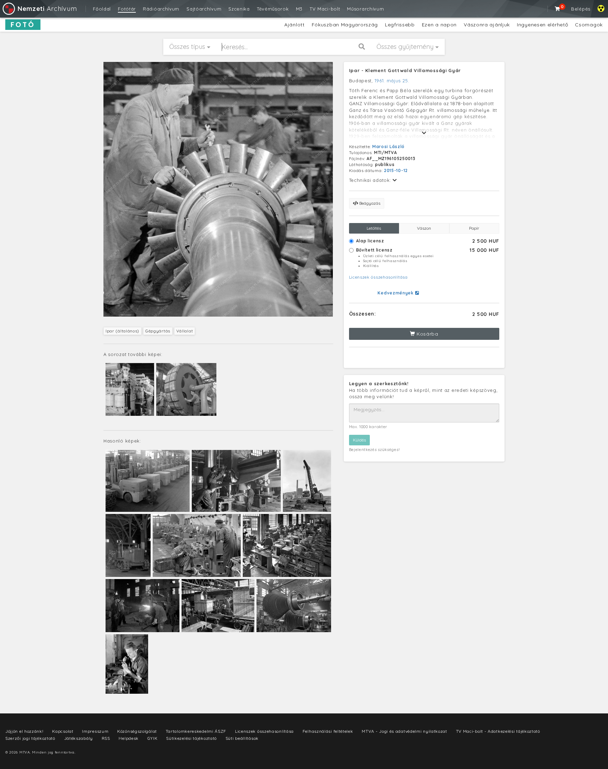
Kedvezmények (396, 292)
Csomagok (589, 24)
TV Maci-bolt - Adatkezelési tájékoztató (498, 731)
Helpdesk (129, 738)
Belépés (580, 9)
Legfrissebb (400, 24)
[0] (557, 9)
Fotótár (127, 9)
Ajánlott (294, 24)
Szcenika (239, 9)
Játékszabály (78, 738)
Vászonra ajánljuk (487, 24)
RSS (106, 738)
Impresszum (95, 731)
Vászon (424, 228)
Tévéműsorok (273, 9)
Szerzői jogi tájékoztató (30, 738)
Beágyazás (369, 203)
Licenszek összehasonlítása (378, 277)
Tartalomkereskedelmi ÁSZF (196, 731)
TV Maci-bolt (325, 9)
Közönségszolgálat (137, 731)
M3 (299, 9)
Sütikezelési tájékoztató (191, 738)
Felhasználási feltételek (328, 731)
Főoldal (102, 9)
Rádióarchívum (161, 9)
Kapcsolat (62, 731)
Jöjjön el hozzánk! (24, 731)
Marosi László (388, 146)
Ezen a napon (439, 24)
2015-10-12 (396, 170)
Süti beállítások (242, 738)
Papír (474, 228)
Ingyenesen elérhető (542, 24)
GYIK (152, 738)
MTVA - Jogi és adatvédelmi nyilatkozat (404, 731)
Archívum (47, 9)
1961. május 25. (392, 80)
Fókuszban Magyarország (345, 24)
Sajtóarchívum (203, 9)
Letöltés (374, 228)
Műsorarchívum (365, 9)
